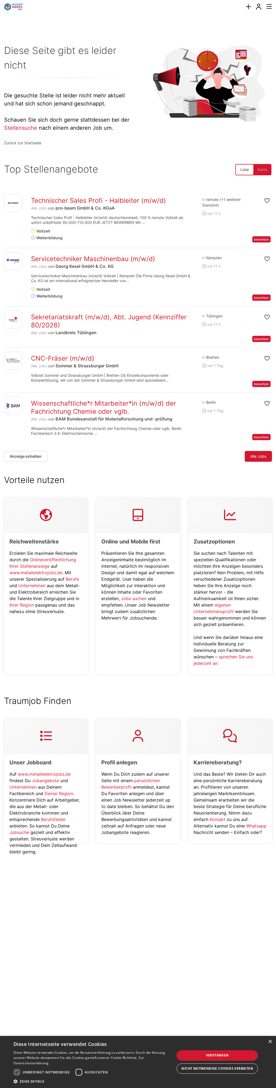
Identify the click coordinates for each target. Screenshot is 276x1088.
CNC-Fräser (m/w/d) (62, 358)
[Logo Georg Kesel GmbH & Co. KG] (13, 261)
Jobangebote (45, 780)
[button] (262, 201)
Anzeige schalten (26, 456)
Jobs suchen (134, 598)
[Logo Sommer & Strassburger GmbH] (13, 360)
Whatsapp (256, 826)
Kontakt (217, 819)
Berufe (72, 579)
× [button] (270, 1042)
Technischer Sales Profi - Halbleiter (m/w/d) (98, 200)
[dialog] (138, 1062)
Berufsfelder (53, 819)
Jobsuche (19, 832)
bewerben (261, 239)
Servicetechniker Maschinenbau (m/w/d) (93, 259)
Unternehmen (32, 585)
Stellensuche (20, 128)
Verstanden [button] (217, 1055)
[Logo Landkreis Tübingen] (13, 319)
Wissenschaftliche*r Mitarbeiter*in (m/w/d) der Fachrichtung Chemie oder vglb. (103, 407)
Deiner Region (58, 793)
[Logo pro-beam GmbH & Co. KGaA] (13, 203)
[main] (138, 439)
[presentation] (248, 6)
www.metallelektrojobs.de (35, 572)
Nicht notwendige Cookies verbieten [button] (217, 1068)
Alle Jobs (39, 208)
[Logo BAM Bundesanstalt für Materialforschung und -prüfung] (13, 406)
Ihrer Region (21, 605)
